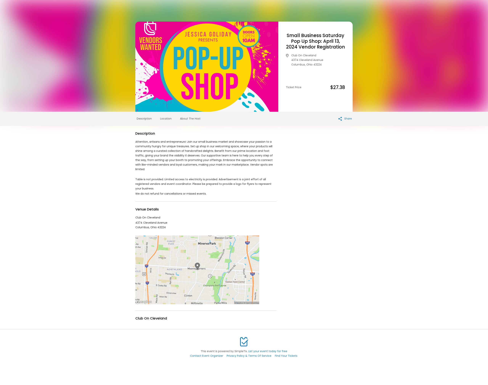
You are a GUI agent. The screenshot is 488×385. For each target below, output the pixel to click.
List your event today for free (267, 351)
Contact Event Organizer (206, 356)
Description (144, 119)
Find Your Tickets (286, 356)
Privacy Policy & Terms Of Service (249, 356)
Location (166, 119)
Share (348, 119)
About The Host (190, 119)
